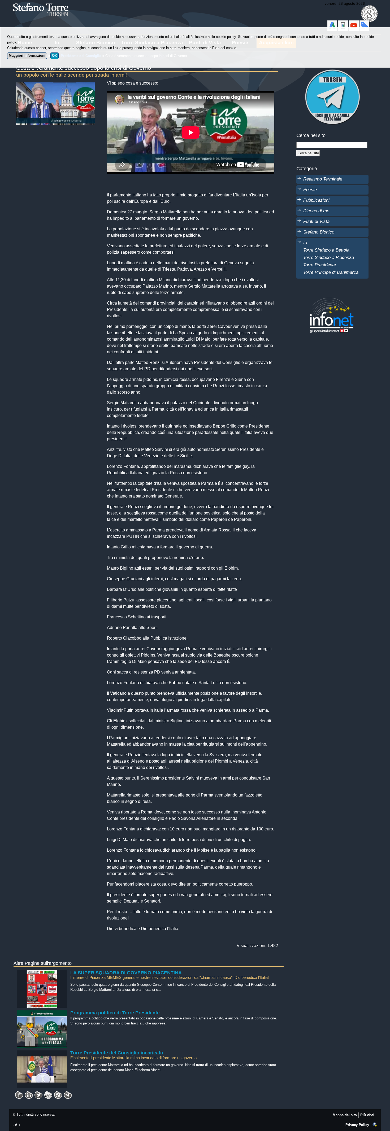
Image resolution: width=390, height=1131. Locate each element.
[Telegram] (68, 1093)
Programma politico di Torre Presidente (115, 1012)
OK (54, 56)
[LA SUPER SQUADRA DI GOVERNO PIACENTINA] (42, 973)
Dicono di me (316, 210)
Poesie (310, 189)
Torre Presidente (319, 264)
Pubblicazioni (316, 200)
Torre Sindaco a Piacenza (328, 257)
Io (305, 242)
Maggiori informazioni (27, 56)
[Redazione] (374, 1125)
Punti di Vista (316, 221)
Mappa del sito (345, 1115)
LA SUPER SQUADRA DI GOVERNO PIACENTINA (126, 972)
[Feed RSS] (58, 1093)
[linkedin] (38, 1093)
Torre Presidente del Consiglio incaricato (116, 1052)
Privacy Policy (357, 1125)
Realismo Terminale (322, 179)
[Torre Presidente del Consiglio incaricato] (42, 1053)
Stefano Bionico (318, 232)
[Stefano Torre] (47, 2)
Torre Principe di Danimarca (330, 272)
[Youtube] (48, 1093)
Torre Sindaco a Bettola (326, 250)
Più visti (367, 1115)
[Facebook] (19, 1093)
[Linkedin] (29, 1093)
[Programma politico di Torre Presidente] (42, 1013)
